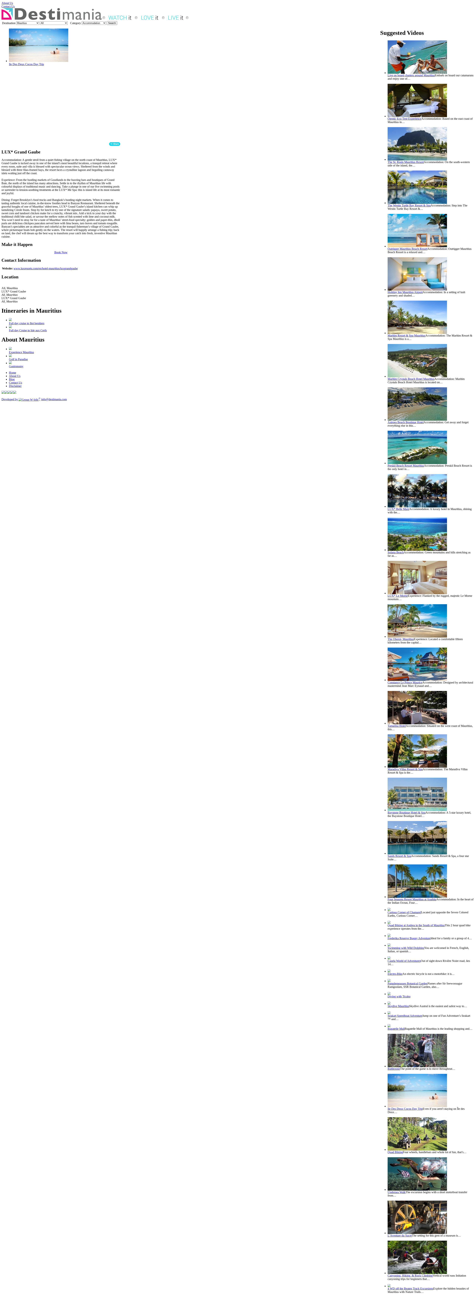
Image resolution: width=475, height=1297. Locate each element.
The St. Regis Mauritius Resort (406, 162)
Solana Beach (396, 552)
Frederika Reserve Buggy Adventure (409, 938)
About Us (7, 3)
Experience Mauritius (21, 352)
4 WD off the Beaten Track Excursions (410, 1288)
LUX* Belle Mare (398, 509)
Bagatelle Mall (396, 1028)
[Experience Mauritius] (10, 348)
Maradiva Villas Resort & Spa (405, 769)
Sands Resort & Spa (399, 856)
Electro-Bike (395, 973)
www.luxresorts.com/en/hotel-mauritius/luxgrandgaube (46, 268)
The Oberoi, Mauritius (401, 639)
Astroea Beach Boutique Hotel (406, 422)
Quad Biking (395, 1152)
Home (12, 372)
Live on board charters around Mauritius (411, 75)
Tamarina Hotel (397, 725)
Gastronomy (16, 366)
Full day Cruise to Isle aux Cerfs (28, 330)
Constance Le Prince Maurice (405, 682)
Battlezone (394, 1068)
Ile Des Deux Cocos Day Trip (26, 64)
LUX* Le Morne (398, 595)
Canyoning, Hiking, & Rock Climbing (410, 1275)
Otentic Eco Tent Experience (404, 118)
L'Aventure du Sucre (400, 1235)
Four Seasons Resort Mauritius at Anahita (412, 899)
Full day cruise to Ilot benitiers (26, 323)
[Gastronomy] (10, 363)
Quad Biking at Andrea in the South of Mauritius (416, 925)
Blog (12, 379)
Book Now (61, 252)
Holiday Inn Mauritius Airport (405, 292)
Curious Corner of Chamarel (404, 912)
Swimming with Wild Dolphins (406, 947)
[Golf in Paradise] (10, 356)
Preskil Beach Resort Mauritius (406, 465)
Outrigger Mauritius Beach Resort (407, 248)
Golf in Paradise (18, 359)
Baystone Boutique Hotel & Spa (406, 812)
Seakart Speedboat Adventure (405, 1015)
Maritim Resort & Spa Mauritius (406, 335)
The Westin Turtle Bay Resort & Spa (409, 205)
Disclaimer (15, 386)
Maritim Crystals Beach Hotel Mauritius (411, 379)
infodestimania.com (54, 399)
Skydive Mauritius (398, 1006)
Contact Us (8, 6)
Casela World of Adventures (404, 960)
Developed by (20, 399)
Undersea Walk (397, 1192)
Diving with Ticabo (399, 996)
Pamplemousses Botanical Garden (408, 983)
